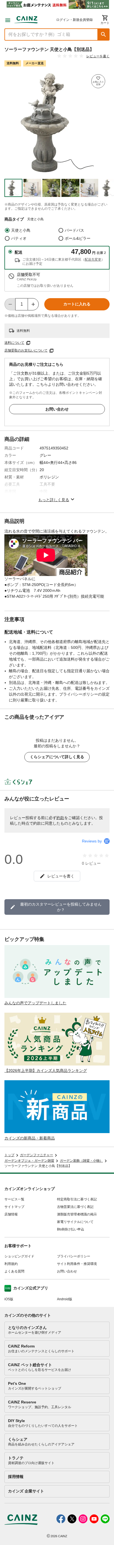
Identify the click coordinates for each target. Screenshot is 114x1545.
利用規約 (11, 1264)
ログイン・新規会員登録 (74, 20)
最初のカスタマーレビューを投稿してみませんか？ (61, 907)
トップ (9, 1155)
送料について (14, 343)
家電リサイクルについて (75, 1222)
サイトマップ (14, 1207)
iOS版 (8, 1299)
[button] (103, 34)
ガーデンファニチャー (36, 1155)
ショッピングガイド (19, 1256)
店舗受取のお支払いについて (26, 350)
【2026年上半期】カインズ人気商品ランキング (45, 1070)
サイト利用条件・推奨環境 (77, 1264)
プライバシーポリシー (73, 1256)
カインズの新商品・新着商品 (29, 1138)
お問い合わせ (57, 409)
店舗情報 (11, 1214)
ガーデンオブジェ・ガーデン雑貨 (29, 1161)
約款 (60, 817)
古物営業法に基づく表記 (75, 1207)
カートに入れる (76, 304)
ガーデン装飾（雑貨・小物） (81, 1161)
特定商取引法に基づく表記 (77, 1199)
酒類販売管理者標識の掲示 (77, 1214)
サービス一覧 (14, 1199)
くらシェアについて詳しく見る (57, 757)
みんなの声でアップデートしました (35, 1003)
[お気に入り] (98, 81)
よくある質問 (14, 1271)
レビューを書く (98, 56)
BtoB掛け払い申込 (70, 1229)
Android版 (64, 1299)
